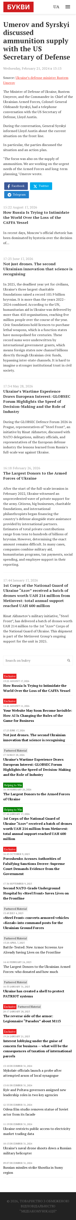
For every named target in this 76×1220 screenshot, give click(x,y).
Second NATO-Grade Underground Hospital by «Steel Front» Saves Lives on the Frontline (36, 893)
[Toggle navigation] (68, 6)
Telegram (19, 194)
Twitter (43, 186)
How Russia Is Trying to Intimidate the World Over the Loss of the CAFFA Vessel (36, 217)
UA (56, 6)
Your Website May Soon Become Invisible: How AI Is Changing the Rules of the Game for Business (37, 715)
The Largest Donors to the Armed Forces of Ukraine (35, 476)
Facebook (17, 186)
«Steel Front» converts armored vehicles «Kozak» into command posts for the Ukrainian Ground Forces (36, 922)
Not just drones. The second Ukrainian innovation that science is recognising (38, 268)
